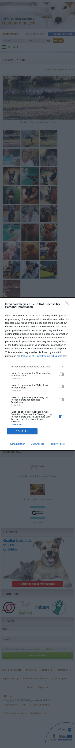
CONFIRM (22, 431)
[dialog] (37, 374)
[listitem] (37, 366)
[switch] (61, 374)
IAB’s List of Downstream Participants (41, 355)
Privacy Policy (57, 443)
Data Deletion (17, 443)
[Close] (68, 304)
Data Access (37, 443)
